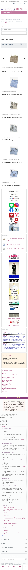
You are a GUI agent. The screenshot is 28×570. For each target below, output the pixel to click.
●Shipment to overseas (7, 380)
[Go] (26, 559)
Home (2, 19)
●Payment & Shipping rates (8, 378)
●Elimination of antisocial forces (9, 388)
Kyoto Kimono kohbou (8, 355)
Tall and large (14, 312)
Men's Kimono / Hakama (9, 507)
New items (15, 33)
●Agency (4, 385)
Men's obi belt (7, 510)
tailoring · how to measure (9, 528)
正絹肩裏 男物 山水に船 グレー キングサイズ (11, 137)
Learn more (15, 475)
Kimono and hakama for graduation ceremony (14, 517)
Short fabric (6, 520)
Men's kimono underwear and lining (12, 19)
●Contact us (4, 391)
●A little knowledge (6, 383)
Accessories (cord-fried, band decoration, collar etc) (14, 518)
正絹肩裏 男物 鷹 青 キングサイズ (9, 182)
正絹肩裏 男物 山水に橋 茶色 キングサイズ (11, 114)
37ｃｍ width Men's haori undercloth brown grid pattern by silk (12, 68)
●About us (4, 389)
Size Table (6, 530)
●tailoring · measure (6, 372)
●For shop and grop (6, 384)
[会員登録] (14, 191)
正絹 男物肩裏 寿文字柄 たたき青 (9, 91)
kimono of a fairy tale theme (14, 325)
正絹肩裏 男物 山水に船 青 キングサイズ (10, 159)
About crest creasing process (10, 525)
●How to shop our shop (7, 370)
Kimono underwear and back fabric (11, 514)
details (3, 426)
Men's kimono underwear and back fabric (13, 509)
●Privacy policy (5, 387)
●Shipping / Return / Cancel (8, 377)
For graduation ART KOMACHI (14, 318)
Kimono (5, 512)
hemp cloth (6, 515)
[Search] (25, 30)
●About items (5, 381)
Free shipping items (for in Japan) (11, 523)
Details (24, 466)
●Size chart (4, 373)
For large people (7, 521)
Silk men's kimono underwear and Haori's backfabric (12, 21)
